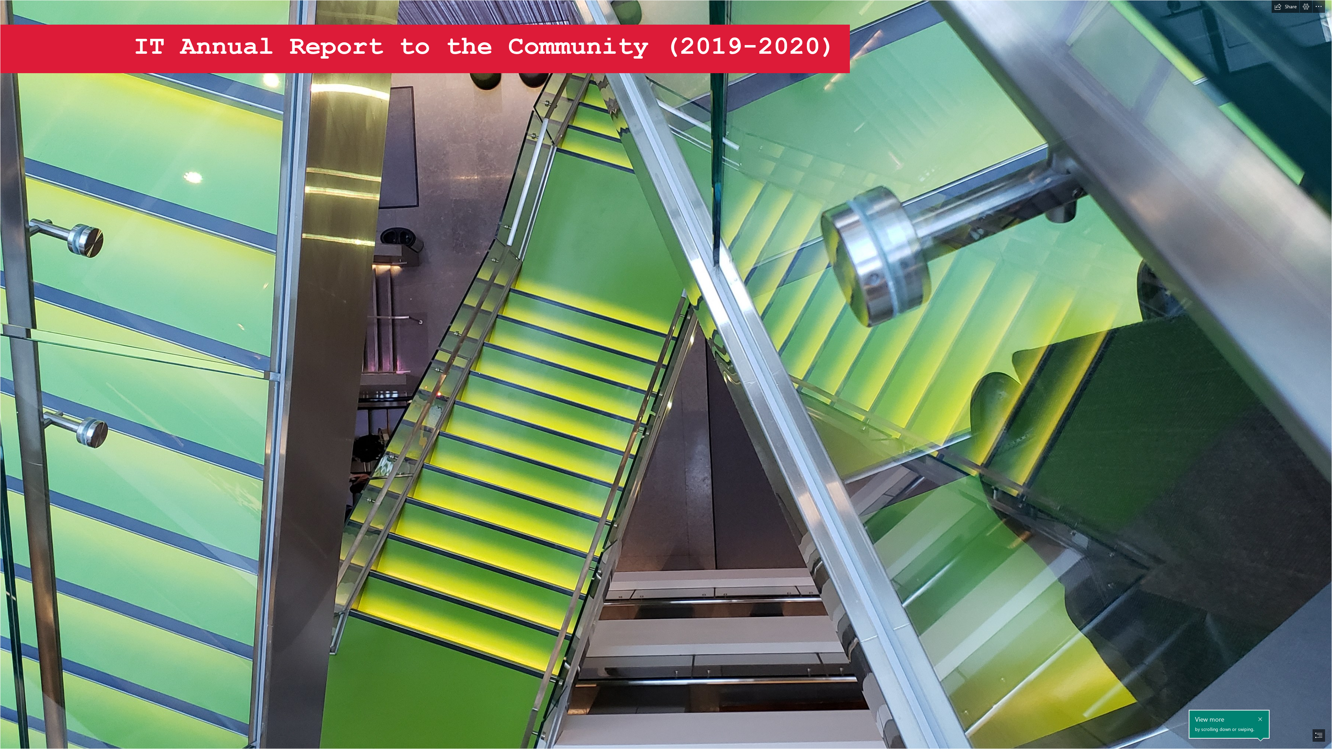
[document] (666, 374)
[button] (1285, 6)
